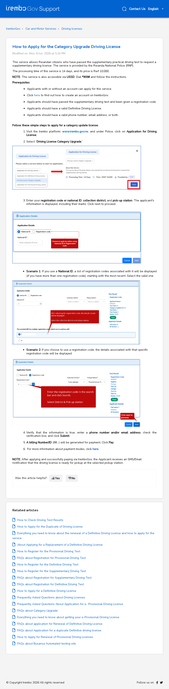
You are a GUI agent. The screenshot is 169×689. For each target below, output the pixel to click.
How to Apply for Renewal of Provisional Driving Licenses (55, 637)
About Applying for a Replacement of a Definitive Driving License (60, 545)
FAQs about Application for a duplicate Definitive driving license (59, 630)
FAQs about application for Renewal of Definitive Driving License (59, 624)
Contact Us (137, 9)
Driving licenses (72, 29)
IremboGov (13, 29)
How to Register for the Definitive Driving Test (47, 564)
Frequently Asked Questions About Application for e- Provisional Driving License (70, 604)
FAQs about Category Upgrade (37, 611)
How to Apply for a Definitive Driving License (46, 591)
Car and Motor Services (41, 29)
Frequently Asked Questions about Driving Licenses (51, 597)
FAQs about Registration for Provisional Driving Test (51, 558)
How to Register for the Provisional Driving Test (48, 551)
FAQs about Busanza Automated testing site (46, 644)
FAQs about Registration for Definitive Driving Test (50, 584)
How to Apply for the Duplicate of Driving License (50, 527)
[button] (124, 9)
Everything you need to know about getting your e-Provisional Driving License (68, 617)
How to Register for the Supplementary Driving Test (51, 571)
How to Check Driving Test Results (40, 520)
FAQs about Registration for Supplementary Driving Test (54, 578)
